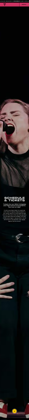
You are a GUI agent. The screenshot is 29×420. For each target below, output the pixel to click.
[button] (22, 5)
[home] (4, 5)
